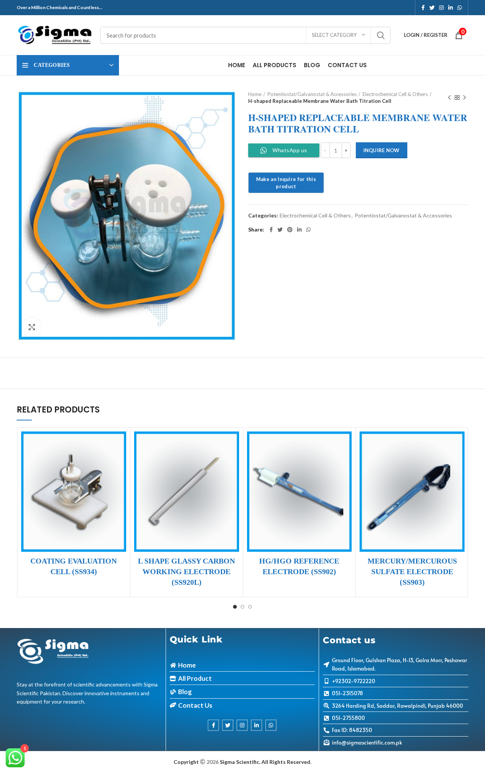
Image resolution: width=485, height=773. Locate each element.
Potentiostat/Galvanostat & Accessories (312, 94)
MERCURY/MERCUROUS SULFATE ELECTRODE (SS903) (412, 571)
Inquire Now (381, 150)
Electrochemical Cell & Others (395, 94)
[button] (84, 443)
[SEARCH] (380, 35)
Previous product (449, 97)
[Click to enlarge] (31, 327)
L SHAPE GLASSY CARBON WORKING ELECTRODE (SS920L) (186, 571)
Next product (464, 97)
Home (254, 94)
